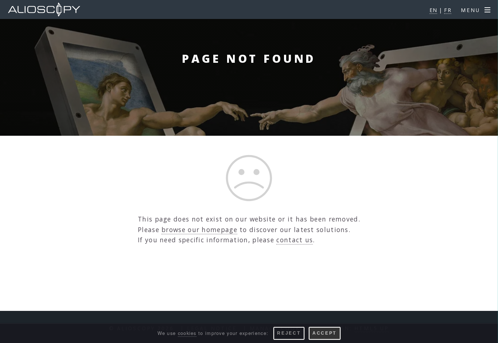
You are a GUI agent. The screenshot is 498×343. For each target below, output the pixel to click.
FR (447, 10)
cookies (187, 332)
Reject (288, 333)
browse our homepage (199, 229)
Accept (324, 333)
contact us (294, 239)
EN (433, 10)
